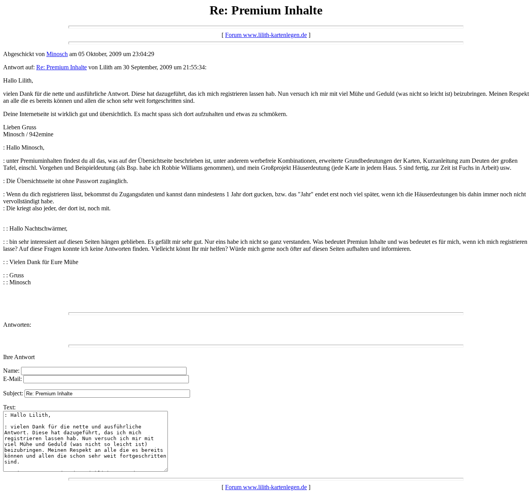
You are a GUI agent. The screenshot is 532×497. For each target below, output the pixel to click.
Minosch (57, 54)
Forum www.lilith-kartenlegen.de (266, 35)
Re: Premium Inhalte (61, 67)
